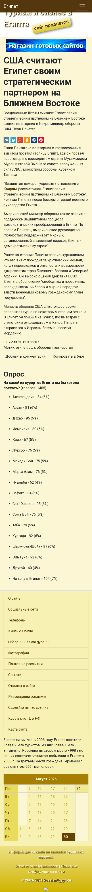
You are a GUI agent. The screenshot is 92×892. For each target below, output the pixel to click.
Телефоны (17, 620)
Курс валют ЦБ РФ (24, 718)
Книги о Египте (20, 631)
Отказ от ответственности (36, 866)
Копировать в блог (68, 356)
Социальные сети (23, 609)
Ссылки (14, 675)
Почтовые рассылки (25, 664)
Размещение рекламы (27, 696)
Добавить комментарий (25, 356)
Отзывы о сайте (21, 686)
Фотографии (18, 653)
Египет (11, 6)
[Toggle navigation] (82, 6)
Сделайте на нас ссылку (28, 707)
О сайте (14, 598)
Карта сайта (17, 729)
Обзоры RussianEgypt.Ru (28, 642)
